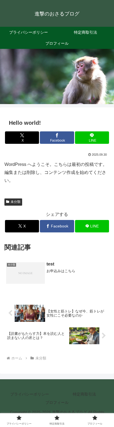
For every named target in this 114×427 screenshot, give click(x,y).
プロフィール (57, 402)
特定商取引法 (84, 394)
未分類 (15, 202)
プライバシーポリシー (29, 394)
